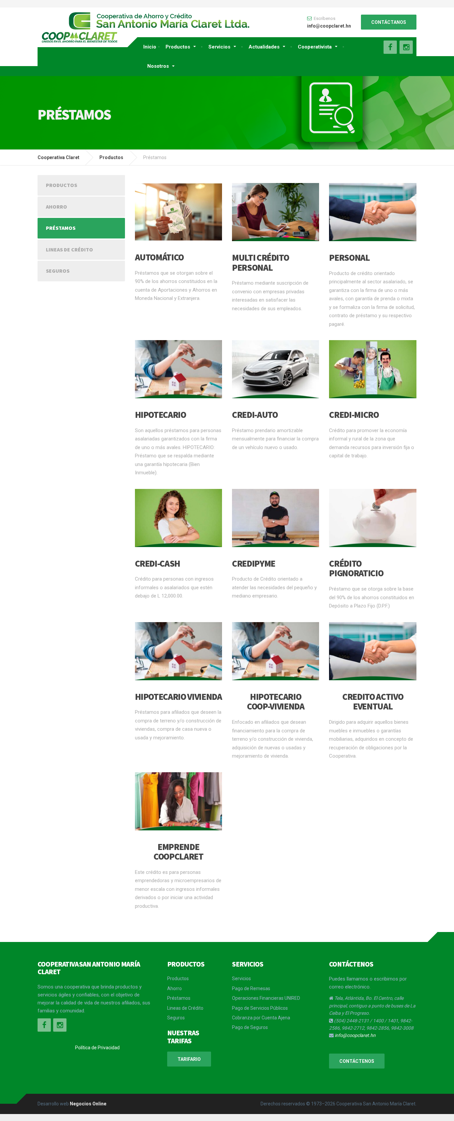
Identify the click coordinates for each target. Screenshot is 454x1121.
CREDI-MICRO (354, 414)
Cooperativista (315, 47)
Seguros (57, 270)
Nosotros (158, 66)
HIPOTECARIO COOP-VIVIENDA (275, 701)
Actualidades (264, 47)
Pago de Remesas (251, 988)
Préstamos (60, 228)
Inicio (149, 47)
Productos (178, 47)
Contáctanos (388, 22)
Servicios (219, 47)
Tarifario (189, 1059)
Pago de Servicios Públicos (260, 1008)
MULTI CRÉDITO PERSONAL (260, 262)
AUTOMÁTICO (159, 257)
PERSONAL (349, 257)
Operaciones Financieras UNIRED (266, 998)
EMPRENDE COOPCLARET (178, 851)
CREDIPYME (253, 563)
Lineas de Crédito (69, 249)
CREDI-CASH (157, 563)
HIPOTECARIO (160, 414)
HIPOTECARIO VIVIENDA (178, 696)
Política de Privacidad (97, 1047)
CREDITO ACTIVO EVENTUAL (372, 701)
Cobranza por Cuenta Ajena (261, 1017)
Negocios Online (88, 1103)
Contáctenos (356, 1061)
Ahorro (56, 206)
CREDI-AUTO (255, 414)
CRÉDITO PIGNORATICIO (356, 568)
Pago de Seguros (250, 1027)
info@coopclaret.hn (355, 1035)
